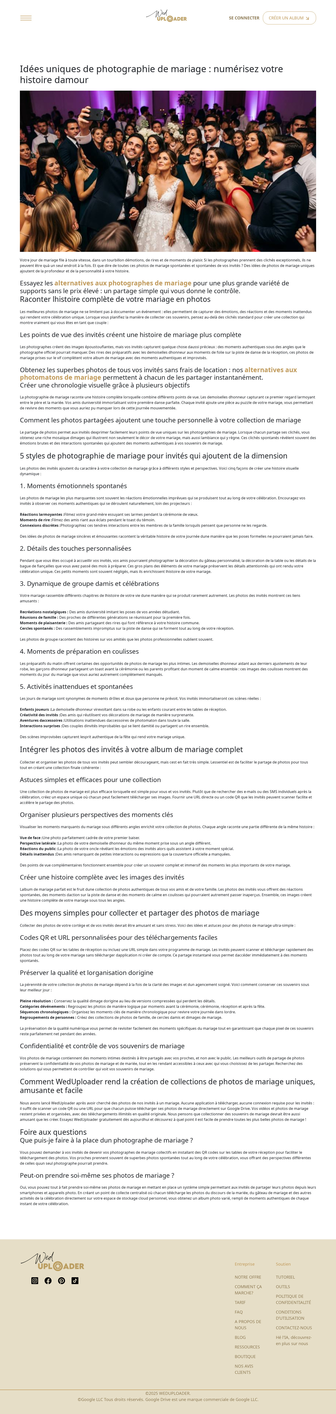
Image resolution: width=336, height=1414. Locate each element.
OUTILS (283, 1286)
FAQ (239, 1312)
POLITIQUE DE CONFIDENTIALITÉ (293, 1299)
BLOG (240, 1337)
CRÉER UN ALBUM (287, 18)
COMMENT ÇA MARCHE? (248, 1290)
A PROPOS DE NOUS (248, 1324)
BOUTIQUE (245, 1356)
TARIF (240, 1302)
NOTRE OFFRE (248, 1277)
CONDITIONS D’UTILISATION (290, 1315)
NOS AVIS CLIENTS (244, 1369)
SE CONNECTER (244, 18)
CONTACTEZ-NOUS (294, 1327)
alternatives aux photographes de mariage (123, 283)
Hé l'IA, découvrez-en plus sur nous (294, 1340)
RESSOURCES (247, 1347)
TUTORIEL (285, 1277)
